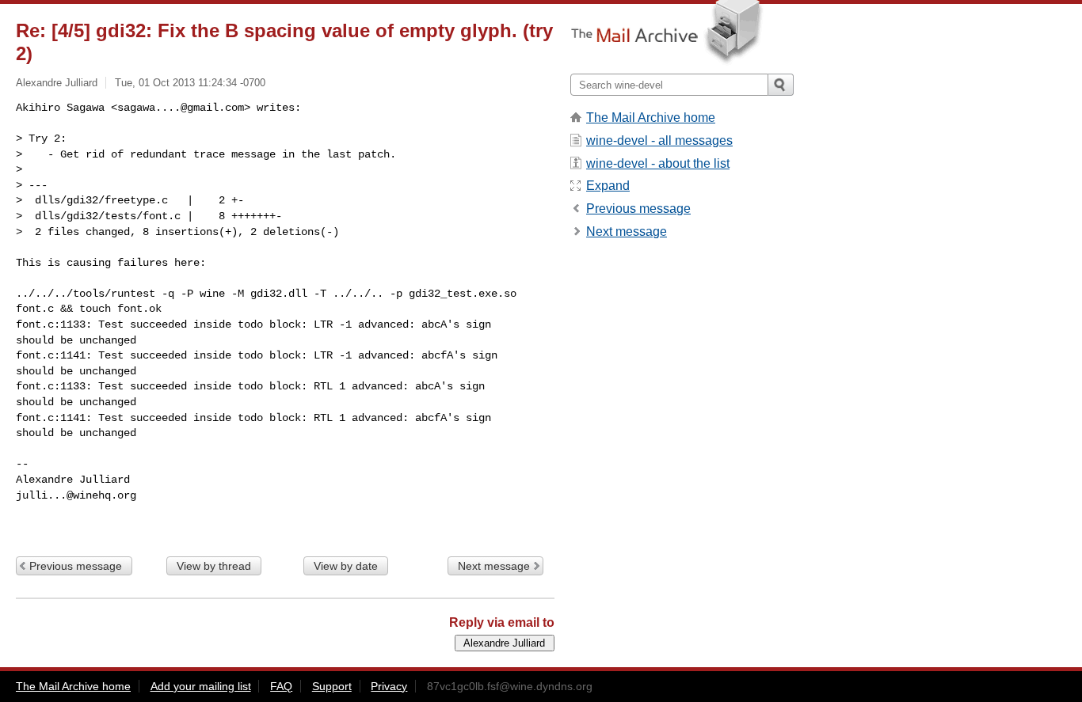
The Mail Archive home (650, 117)
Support (332, 686)
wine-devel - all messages (659, 140)
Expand (608, 185)
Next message (494, 566)
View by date (346, 566)
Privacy (389, 686)
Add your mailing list (200, 686)
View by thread (214, 566)
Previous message (75, 566)
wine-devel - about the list (658, 163)
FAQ (281, 686)
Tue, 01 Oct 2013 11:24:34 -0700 (190, 83)
